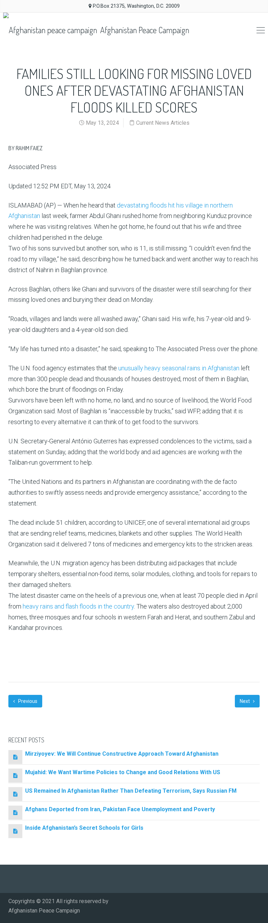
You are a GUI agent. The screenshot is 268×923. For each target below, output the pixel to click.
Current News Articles (162, 122)
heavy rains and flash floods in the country (78, 606)
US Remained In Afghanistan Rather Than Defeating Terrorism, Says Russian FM (131, 790)
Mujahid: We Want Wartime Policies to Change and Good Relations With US (122, 772)
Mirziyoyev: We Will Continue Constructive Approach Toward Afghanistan (121, 753)
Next (245, 701)
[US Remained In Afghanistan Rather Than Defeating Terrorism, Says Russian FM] (15, 794)
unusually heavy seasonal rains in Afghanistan (178, 368)
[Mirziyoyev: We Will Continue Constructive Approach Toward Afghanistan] (15, 757)
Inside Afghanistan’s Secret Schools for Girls (84, 827)
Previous (27, 701)
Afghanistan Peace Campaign (143, 29)
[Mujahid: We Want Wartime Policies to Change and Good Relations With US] (15, 775)
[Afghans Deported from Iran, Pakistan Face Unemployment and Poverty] (15, 812)
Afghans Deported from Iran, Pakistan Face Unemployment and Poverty (120, 809)
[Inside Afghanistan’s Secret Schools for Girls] (15, 831)
